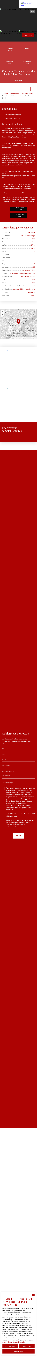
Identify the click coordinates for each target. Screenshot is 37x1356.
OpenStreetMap (25, 338)
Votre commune (8, 771)
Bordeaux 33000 (27, 94)
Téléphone (6, 765)
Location (5, 94)
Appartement (15, 94)
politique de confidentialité (15, 826)
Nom (3, 754)
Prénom (4, 748)
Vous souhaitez (6, 775)
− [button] (2, 314)
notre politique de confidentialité (13, 1342)
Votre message (7, 782)
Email (4, 760)
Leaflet (17, 338)
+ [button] (2, 311)
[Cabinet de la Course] (28, 4)
